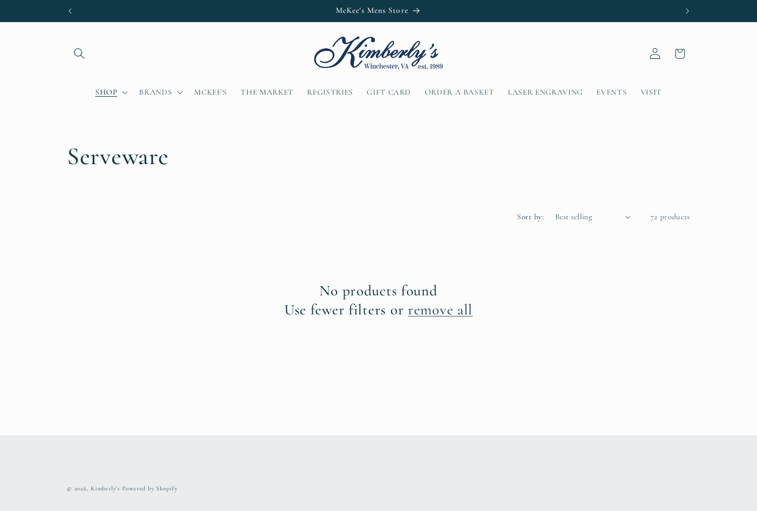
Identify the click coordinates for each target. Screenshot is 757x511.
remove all (440, 310)
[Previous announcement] (70, 11)
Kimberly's (105, 488)
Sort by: (530, 216)
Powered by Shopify (150, 488)
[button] (79, 53)
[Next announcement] (687, 11)
